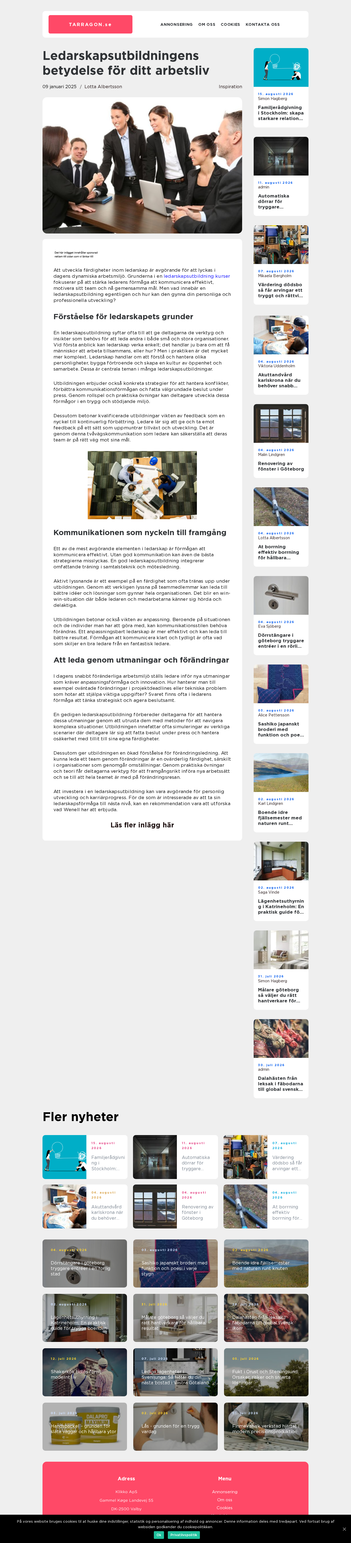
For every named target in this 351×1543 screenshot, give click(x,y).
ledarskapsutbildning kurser (197, 276)
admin (263, 187)
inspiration (230, 86)
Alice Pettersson (273, 715)
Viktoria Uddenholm (276, 366)
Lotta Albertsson (103, 86)
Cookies (230, 24)
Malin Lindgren (271, 455)
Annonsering (176, 24)
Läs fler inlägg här (142, 825)
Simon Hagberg (272, 99)
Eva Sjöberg (269, 626)
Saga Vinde (268, 892)
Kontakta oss (263, 24)
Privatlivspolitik (184, 1535)
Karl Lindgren (270, 803)
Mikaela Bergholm (274, 276)
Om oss (206, 24)
